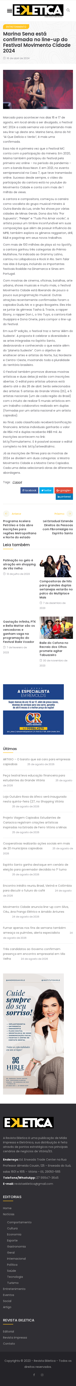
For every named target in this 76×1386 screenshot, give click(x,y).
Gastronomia (16, 1247)
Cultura (12, 1228)
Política (12, 1265)
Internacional (16, 1259)
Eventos (8, 1295)
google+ (65, 490)
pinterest (65, 496)
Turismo (13, 1283)
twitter (47, 490)
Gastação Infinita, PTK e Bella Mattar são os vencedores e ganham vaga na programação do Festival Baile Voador (19, 632)
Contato (9, 1344)
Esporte (12, 1240)
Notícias (8, 1214)
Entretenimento (16, 26)
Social (7, 1301)
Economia (14, 1234)
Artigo (7, 1307)
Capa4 (17, 482)
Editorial (8, 1331)
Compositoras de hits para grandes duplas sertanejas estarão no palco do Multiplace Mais (56, 589)
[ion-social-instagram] (42, 1375)
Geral (11, 1253)
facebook (30, 490)
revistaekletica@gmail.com (33, 1184)
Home (7, 1208)
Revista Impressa (15, 1338)
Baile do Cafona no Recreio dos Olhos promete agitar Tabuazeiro (54, 649)
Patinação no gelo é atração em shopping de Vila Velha (19, 564)
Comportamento (19, 1222)
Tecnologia (15, 1277)
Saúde (11, 1271)
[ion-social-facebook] (34, 1375)
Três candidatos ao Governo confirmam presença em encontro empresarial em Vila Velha (34, 954)
